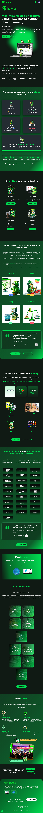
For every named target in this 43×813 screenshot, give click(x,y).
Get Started (10, 229)
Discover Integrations (21, 544)
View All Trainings (16, 36)
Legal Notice (15, 810)
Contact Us (32, 229)
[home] (18, 2)
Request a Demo (6, 36)
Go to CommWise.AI (27, 353)
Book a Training (16, 439)
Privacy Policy (21, 810)
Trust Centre (27, 810)
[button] (35, 2)
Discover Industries (21, 686)
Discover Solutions (32, 203)
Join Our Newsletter (32, 799)
